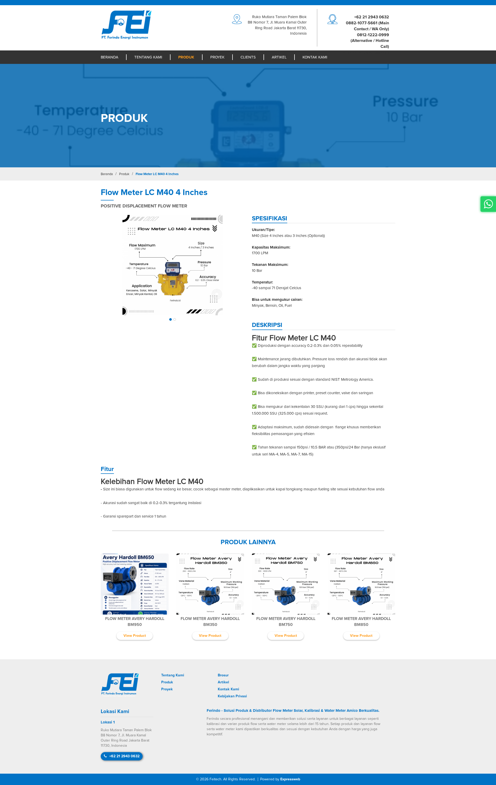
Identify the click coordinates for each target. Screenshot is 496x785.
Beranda (109, 57)
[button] (170, 319)
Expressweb (290, 779)
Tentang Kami (148, 57)
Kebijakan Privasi (232, 696)
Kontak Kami (315, 57)
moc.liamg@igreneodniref (366, 52)
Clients (248, 57)
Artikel (279, 57)
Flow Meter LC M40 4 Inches (157, 174)
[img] (172, 265)
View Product (134, 636)
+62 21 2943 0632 (371, 17)
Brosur (223, 675)
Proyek (217, 57)
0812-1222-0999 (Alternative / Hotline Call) (370, 41)
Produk (186, 57)
